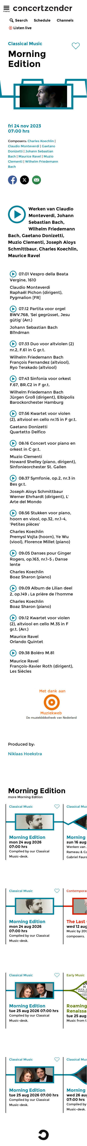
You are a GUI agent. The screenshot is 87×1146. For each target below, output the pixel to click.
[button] (17, 214)
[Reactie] (36, 181)
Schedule (42, 20)
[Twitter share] (24, 181)
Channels (65, 20)
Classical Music (25, 43)
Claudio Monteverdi (23, 146)
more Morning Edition (25, 797)
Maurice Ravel (29, 156)
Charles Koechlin (41, 141)
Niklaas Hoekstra (25, 753)
